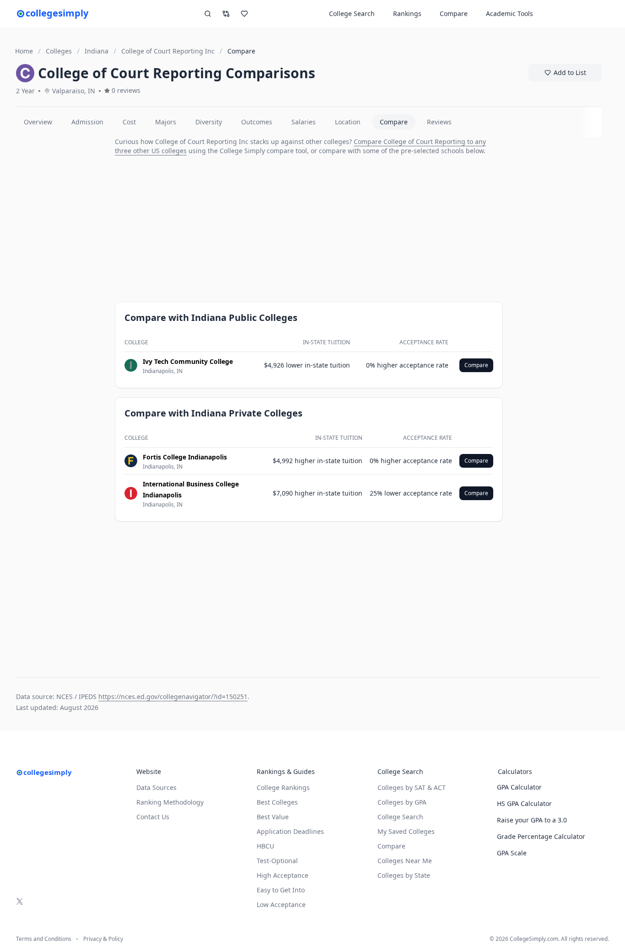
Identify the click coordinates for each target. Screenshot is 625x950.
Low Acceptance (281, 904)
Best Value (273, 816)
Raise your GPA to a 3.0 (532, 820)
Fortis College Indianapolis (185, 457)
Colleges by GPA (401, 802)
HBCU (265, 846)
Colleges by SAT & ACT (411, 787)
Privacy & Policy (103, 939)
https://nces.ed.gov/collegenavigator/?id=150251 (173, 696)
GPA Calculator (519, 787)
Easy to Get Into (281, 890)
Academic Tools (509, 13)
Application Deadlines (290, 831)
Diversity (208, 121)
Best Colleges (277, 802)
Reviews (439, 121)
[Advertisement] (62, 274)
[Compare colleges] (226, 13)
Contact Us (152, 816)
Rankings (407, 13)
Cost (129, 121)
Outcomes (256, 121)
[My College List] (244, 13)
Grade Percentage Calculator (541, 836)
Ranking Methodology (170, 802)
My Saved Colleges (406, 831)
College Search (400, 816)
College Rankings (283, 787)
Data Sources (156, 787)
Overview (38, 121)
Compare (454, 13)
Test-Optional (277, 860)
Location (348, 121)
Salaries (303, 121)
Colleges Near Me (404, 860)
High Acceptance (282, 875)
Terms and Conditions (43, 939)
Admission (87, 121)
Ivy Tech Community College (188, 361)
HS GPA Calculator (524, 803)
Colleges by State (403, 875)
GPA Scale (512, 853)
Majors (165, 121)
